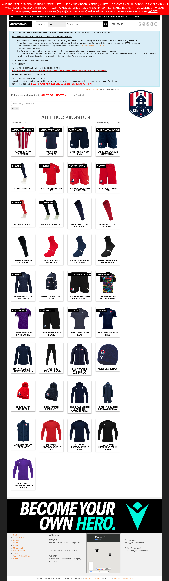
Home (13, 16)
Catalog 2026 (18, 537)
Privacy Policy (19, 550)
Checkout (17, 540)
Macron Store (92, 578)
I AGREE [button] (153, 11)
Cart (54, 16)
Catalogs (78, 16)
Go (105, 24)
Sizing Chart (94, 16)
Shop (21, 16)
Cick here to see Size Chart (92, 45)
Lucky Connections (124, 578)
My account (43, 16)
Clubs (30, 16)
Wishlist (65, 16)
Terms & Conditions (21, 556)
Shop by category (18, 24)
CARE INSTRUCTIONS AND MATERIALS (121, 16)
